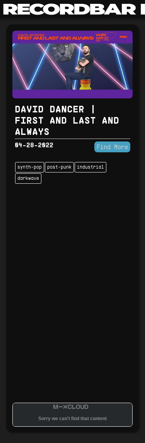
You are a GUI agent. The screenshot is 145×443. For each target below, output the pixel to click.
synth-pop (29, 167)
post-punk (59, 167)
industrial (90, 167)
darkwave (28, 178)
